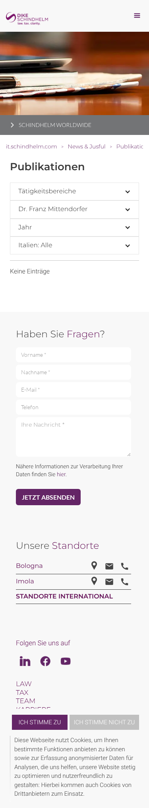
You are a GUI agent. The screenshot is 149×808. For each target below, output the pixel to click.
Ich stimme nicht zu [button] (104, 722)
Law (24, 684)
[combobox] (74, 191)
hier (61, 474)
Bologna (29, 566)
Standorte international (64, 596)
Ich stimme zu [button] (40, 722)
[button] (138, 769)
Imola (25, 581)
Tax (22, 693)
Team (25, 701)
